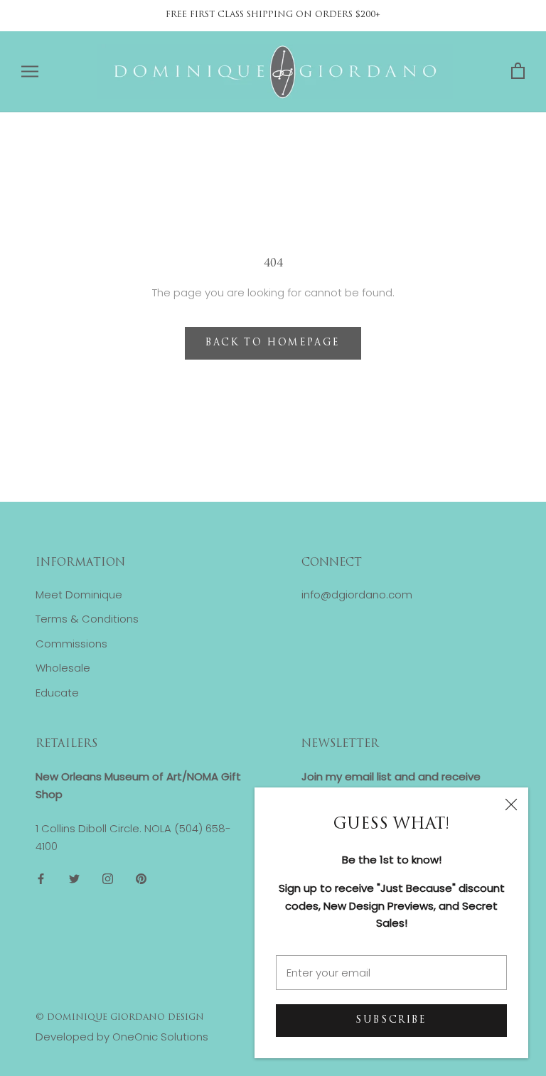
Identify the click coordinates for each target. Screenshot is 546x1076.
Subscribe (391, 1020)
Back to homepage (273, 343)
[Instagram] (107, 879)
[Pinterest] (141, 879)
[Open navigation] (29, 71)
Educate (57, 692)
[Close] (511, 804)
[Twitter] (74, 879)
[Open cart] (518, 71)
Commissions (71, 643)
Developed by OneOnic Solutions (122, 1036)
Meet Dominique (79, 594)
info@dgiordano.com (356, 594)
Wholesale (63, 667)
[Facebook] (41, 879)
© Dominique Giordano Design (120, 1017)
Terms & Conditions (87, 618)
